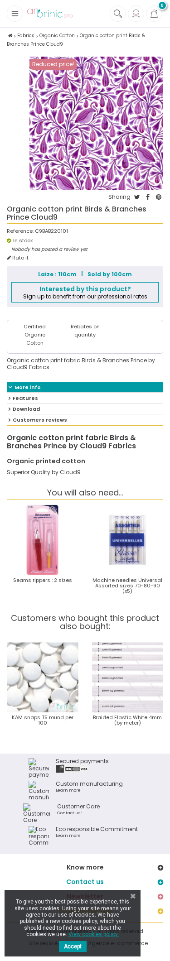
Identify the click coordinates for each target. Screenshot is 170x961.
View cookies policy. (93, 934)
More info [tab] (28, 387)
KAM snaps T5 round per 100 (42, 720)
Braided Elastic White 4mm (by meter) (127, 720)
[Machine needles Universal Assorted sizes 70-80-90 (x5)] (128, 540)
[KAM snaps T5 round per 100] (42, 677)
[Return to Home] (10, 35)
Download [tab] (26, 409)
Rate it (20, 257)
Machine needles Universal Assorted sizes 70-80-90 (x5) (127, 586)
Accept (73, 946)
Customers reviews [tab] (40, 419)
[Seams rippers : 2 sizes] (42, 540)
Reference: (20, 231)
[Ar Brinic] (50, 13)
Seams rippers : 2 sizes (42, 580)
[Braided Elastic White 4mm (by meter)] (128, 677)
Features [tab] (25, 398)
